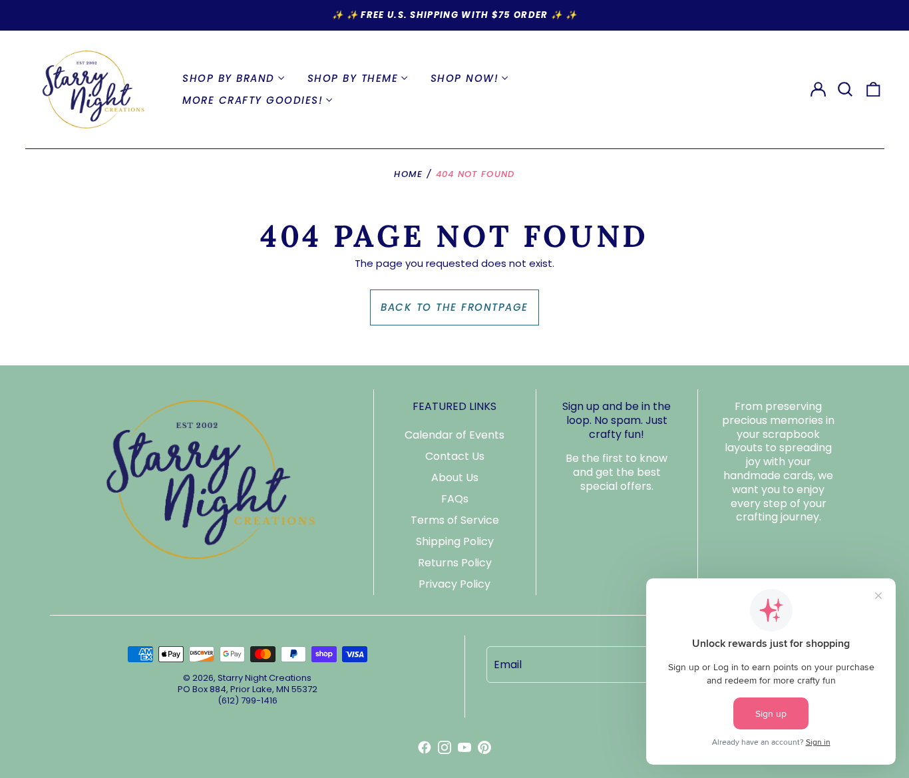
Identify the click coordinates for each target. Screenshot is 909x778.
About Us (454, 477)
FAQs (454, 498)
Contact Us (454, 456)
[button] (845, 89)
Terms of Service (455, 520)
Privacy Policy (454, 584)
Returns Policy (455, 562)
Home (408, 174)
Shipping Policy (455, 541)
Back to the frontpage (454, 307)
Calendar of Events (454, 435)
